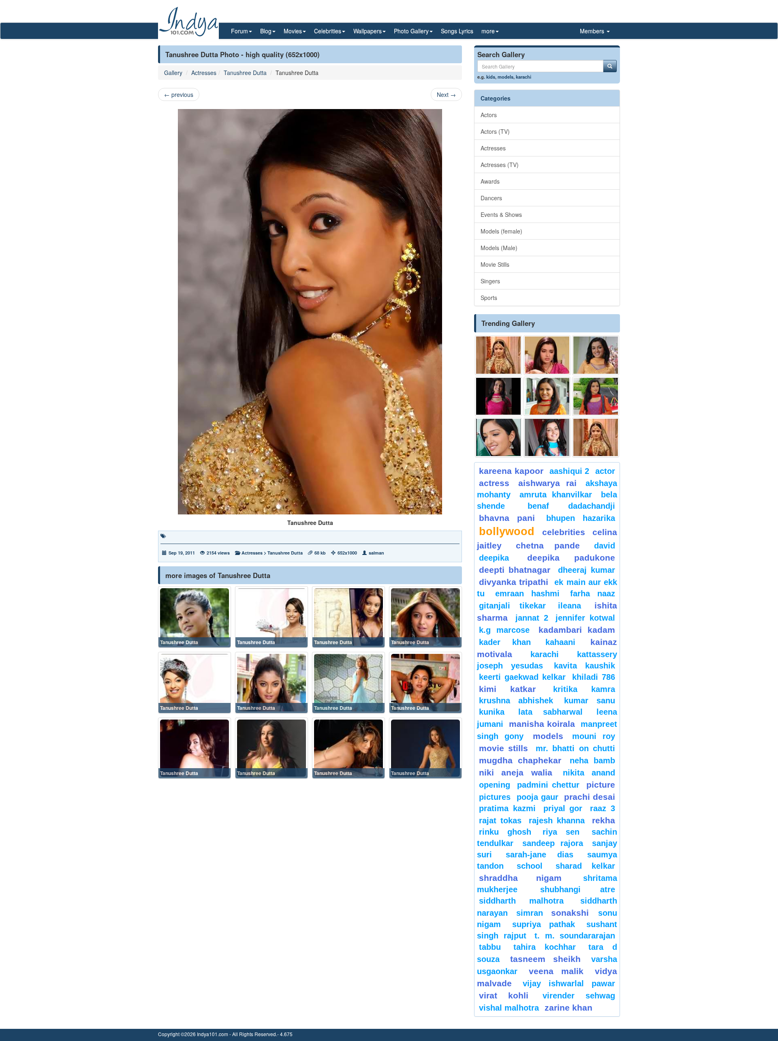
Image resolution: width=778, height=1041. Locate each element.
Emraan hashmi (527, 593)
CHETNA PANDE (548, 545)
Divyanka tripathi (513, 582)
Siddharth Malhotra (521, 900)
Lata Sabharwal (550, 711)
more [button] (488, 31)
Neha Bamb (592, 760)
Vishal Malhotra (509, 1007)
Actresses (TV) (500, 165)
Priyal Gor (563, 808)
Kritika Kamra (584, 689)
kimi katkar (507, 689)
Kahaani (560, 642)
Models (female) (501, 231)
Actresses (203, 73)
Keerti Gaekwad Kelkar (522, 677)
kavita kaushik (584, 665)
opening (494, 784)
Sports (489, 297)
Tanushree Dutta (245, 73)
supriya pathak (543, 924)
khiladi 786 (593, 677)
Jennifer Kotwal (585, 617)
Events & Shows (501, 214)
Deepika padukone (571, 557)
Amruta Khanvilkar (555, 494)
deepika (494, 557)
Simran (529, 912)
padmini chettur (548, 784)
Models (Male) (499, 248)
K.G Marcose (504, 629)
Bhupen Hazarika (580, 518)
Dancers (491, 198)
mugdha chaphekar (520, 760)
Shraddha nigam (520, 877)
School (530, 865)
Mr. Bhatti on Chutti (575, 748)
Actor (605, 471)
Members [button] (593, 31)
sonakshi (572, 912)
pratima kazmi (507, 808)
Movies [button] (293, 31)
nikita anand (589, 772)
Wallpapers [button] (367, 31)
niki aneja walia (515, 772)
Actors (489, 115)
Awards (490, 181)
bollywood (506, 531)
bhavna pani (507, 518)
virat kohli (503, 995)
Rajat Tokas (500, 820)
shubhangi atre (577, 889)
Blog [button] (265, 31)
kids (490, 76)
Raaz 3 (602, 808)
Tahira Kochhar (544, 946)
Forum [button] (239, 31)
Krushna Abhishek (516, 700)
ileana (574, 605)
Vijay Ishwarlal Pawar (569, 983)
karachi (523, 76)
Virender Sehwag (579, 995)
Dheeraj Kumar (586, 569)
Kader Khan (505, 642)
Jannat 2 (531, 617)
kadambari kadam (577, 629)
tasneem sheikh (545, 959)
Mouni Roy (593, 736)
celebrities (563, 532)
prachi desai (589, 796)
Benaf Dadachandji (572, 505)
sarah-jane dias (539, 854)
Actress (494, 483)
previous (178, 94)
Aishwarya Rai (547, 483)
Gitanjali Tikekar (512, 605)
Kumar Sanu (589, 700)
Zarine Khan (568, 1007)
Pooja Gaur (537, 797)
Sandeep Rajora (552, 843)
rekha (603, 820)
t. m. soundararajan (574, 935)
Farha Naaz (592, 593)
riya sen (565, 831)
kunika (491, 711)
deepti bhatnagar (514, 569)
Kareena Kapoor (511, 471)
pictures (495, 797)
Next (446, 94)
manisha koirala (542, 723)
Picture (600, 784)
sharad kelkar (585, 865)
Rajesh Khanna (557, 820)
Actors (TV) (495, 131)
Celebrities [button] (327, 31)
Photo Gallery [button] (411, 31)
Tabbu (490, 946)
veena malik (556, 971)
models (505, 76)
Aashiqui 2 (569, 471)
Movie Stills (495, 264)
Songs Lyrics (457, 31)
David (604, 545)
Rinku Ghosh (505, 831)
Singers (490, 281)
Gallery (173, 73)
